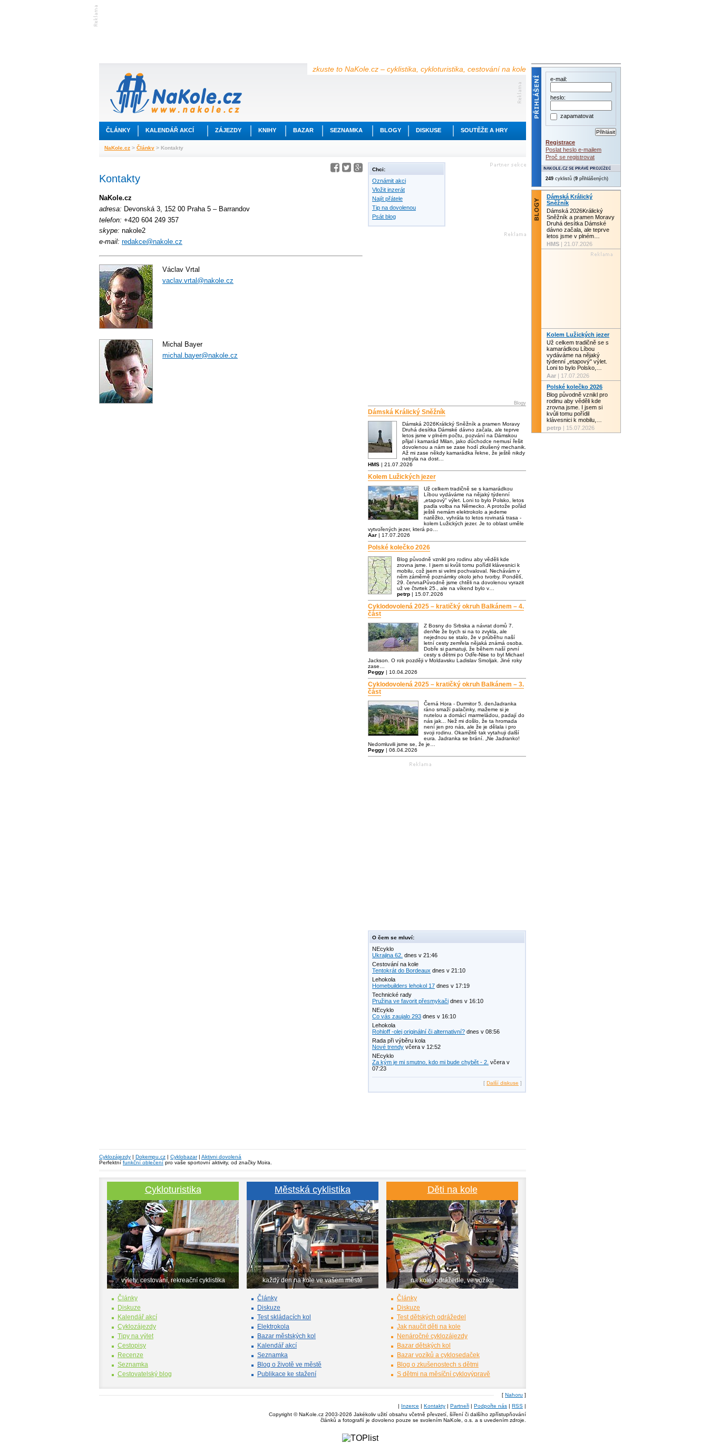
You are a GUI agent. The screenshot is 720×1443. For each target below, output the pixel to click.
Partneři (459, 1406)
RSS (517, 1406)
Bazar (303, 130)
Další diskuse (503, 1083)
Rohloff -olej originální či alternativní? (418, 1031)
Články (118, 130)
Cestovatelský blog (145, 1374)
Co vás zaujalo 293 (396, 1016)
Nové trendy (388, 1047)
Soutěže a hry (484, 130)
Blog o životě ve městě (289, 1364)
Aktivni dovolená (221, 1157)
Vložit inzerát (388, 189)
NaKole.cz (117, 148)
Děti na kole (452, 1189)
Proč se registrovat (570, 157)
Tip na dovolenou (394, 207)
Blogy (390, 130)
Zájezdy (228, 130)
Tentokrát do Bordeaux (401, 970)
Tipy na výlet (135, 1336)
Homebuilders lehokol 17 (403, 986)
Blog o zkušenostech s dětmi (438, 1364)
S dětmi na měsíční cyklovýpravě (443, 1374)
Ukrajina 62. (387, 955)
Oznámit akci (389, 181)
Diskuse (428, 130)
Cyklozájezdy (115, 1157)
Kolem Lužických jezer (402, 476)
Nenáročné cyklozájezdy (432, 1336)
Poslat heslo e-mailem (573, 149)
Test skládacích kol (284, 1317)
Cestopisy (132, 1345)
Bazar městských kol (286, 1336)
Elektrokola (273, 1326)
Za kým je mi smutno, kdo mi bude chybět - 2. (430, 1062)
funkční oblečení (143, 1162)
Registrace (560, 142)
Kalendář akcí (169, 130)
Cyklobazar (183, 1157)
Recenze (130, 1355)
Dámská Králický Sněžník (406, 412)
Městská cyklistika (313, 1189)
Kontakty (434, 1406)
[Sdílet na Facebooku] (334, 169)
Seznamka (346, 130)
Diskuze (129, 1307)
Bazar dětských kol (424, 1345)
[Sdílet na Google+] (358, 169)
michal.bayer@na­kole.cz (200, 355)
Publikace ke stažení (286, 1374)
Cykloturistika (173, 1189)
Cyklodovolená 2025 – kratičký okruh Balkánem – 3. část (446, 688)
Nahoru (514, 1395)
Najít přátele (387, 198)
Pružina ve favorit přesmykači (410, 1001)
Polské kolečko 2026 (399, 547)
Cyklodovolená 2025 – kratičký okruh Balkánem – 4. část (446, 610)
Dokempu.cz (150, 1157)
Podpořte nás (490, 1406)
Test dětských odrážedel (431, 1317)
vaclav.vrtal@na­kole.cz (197, 280)
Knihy (267, 130)
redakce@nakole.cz (152, 242)
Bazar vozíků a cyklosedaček (438, 1355)
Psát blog (384, 216)
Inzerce (410, 1406)
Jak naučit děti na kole (429, 1326)
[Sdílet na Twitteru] (346, 169)
